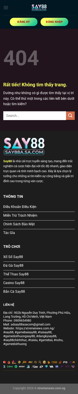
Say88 (7, 161)
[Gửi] (70, 115)
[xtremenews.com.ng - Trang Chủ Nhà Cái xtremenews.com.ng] (39, 7)
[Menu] (5, 7)
